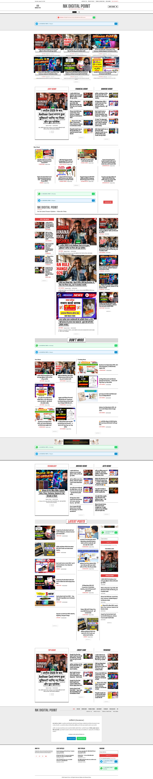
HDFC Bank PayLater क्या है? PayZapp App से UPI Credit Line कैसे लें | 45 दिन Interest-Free (66, 161)
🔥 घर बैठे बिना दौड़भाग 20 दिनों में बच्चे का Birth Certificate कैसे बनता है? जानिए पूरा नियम (108, 423)
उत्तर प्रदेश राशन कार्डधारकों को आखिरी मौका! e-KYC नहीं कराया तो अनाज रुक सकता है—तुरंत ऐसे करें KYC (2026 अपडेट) (76, 322)
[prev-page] (50, 132)
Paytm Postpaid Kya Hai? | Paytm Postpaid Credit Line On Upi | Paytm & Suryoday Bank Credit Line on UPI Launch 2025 (108, 162)
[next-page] (53, 132)
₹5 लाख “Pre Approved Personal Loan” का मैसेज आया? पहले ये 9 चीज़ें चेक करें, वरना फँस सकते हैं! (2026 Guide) (101, 122)
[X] (42, 756)
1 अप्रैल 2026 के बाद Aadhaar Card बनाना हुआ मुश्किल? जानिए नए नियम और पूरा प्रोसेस (76, 96)
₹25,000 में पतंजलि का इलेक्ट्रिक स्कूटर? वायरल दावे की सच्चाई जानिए (101, 490)
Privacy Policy (114, 545)
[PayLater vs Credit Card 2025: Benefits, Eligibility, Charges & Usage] (45, 615)
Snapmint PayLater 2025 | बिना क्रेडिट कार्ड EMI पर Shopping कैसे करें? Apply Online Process (87, 178)
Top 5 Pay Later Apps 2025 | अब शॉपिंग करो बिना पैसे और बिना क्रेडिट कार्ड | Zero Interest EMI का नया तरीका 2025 (108, 179)
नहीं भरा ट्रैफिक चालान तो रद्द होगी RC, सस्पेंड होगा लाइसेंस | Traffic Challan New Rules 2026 (101, 473)
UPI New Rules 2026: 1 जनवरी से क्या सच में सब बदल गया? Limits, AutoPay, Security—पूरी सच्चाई (101, 105)
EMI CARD (58, 617)
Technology (100, 53)
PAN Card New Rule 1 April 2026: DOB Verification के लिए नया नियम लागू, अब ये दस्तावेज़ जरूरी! (76, 105)
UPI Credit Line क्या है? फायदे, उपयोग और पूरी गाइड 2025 (87, 160)
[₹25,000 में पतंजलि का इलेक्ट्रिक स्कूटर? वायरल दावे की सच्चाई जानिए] (113, 491)
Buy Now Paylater (106, 165)
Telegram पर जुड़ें (71, 738)
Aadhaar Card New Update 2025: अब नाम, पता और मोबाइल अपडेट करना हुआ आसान (107, 408)
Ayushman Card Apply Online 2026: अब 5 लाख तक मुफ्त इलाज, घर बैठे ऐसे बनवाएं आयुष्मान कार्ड (44, 423)
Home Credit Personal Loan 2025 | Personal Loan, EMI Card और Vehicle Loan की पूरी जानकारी (65, 178)
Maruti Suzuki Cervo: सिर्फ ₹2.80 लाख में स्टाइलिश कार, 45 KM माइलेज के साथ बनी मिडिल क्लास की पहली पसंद (101, 507)
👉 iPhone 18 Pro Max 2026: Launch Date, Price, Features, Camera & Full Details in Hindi (76, 123)
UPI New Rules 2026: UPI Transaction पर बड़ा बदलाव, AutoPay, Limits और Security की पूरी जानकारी (65, 756)
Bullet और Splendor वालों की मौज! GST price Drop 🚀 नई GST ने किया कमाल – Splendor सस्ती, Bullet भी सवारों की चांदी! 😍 (101, 482)
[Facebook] (36, 756)
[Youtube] (46, 756)
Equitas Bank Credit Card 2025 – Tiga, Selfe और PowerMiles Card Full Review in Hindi (65, 597)
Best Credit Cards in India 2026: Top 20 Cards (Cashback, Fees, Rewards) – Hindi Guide (101, 113)
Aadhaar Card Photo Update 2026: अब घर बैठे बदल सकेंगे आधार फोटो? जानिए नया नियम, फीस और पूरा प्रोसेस (88, 565)
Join (94, 17)
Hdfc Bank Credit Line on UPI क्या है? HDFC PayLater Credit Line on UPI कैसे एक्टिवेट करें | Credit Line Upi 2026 (101, 132)
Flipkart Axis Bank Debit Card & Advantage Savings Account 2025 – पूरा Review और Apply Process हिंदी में (44, 179)
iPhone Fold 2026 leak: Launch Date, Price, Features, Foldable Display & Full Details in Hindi (76, 114)
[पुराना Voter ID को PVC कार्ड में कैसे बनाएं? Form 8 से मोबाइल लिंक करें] (88, 396)
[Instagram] (39, 756)
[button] (79, 12)
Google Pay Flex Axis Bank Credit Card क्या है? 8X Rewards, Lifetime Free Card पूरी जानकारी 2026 (49, 271)
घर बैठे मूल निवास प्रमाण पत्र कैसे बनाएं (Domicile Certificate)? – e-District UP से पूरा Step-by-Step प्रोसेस (108, 380)
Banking (41, 182)
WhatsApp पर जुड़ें (81, 738)
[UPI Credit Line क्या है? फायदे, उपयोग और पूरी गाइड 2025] (87, 154)
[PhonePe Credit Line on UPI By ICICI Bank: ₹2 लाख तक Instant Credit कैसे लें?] (105, 65)
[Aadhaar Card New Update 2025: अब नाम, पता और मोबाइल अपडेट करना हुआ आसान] (88, 410)
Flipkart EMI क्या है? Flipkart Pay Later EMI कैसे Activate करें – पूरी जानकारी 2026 (88, 611)
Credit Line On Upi (63, 164)
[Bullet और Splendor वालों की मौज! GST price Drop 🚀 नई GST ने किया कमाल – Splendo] (113, 481)
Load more (76, 81)
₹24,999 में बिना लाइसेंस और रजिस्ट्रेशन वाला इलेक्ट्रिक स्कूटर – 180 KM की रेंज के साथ (101, 498)
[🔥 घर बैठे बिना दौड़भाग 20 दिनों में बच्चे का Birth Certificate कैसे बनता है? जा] (88, 424)
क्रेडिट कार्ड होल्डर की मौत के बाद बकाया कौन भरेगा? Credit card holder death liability (101, 96)
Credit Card (72, 76)
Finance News (100, 76)
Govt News (43, 53)
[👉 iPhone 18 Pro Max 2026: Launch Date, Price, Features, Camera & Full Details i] (48, 65)
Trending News (63, 404)
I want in (108, 542)
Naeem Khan (48, 76)
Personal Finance (84, 162)
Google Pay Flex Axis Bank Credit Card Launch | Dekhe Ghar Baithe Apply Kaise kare (65, 581)
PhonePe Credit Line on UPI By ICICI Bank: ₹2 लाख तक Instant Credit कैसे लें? (76, 131)
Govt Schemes (72, 53)
